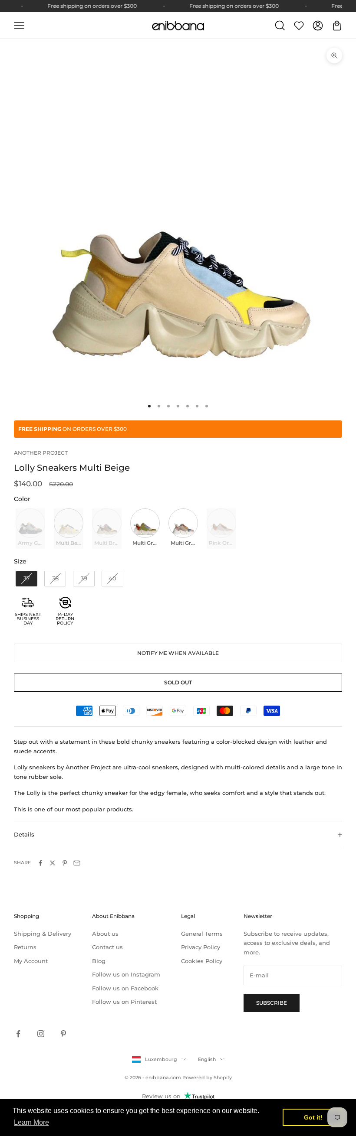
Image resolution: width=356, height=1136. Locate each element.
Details (24, 834)
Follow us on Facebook (125, 988)
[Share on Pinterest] (64, 862)
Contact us (107, 947)
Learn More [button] (31, 1122)
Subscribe (271, 1002)
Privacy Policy (200, 947)
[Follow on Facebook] (18, 1033)
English (207, 1059)
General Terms (202, 933)
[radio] (29, 528)
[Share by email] (76, 862)
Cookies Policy (201, 960)
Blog (98, 960)
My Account (31, 960)
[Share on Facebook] (40, 862)
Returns (25, 947)
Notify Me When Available (178, 653)
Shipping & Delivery (42, 933)
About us (105, 933)
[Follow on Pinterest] (63, 1033)
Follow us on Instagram (126, 974)
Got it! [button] (313, 1117)
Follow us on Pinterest (124, 1001)
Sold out (178, 682)
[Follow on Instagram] (40, 1033)
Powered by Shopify (207, 1077)
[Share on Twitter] (52, 862)
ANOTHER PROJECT (41, 452)
